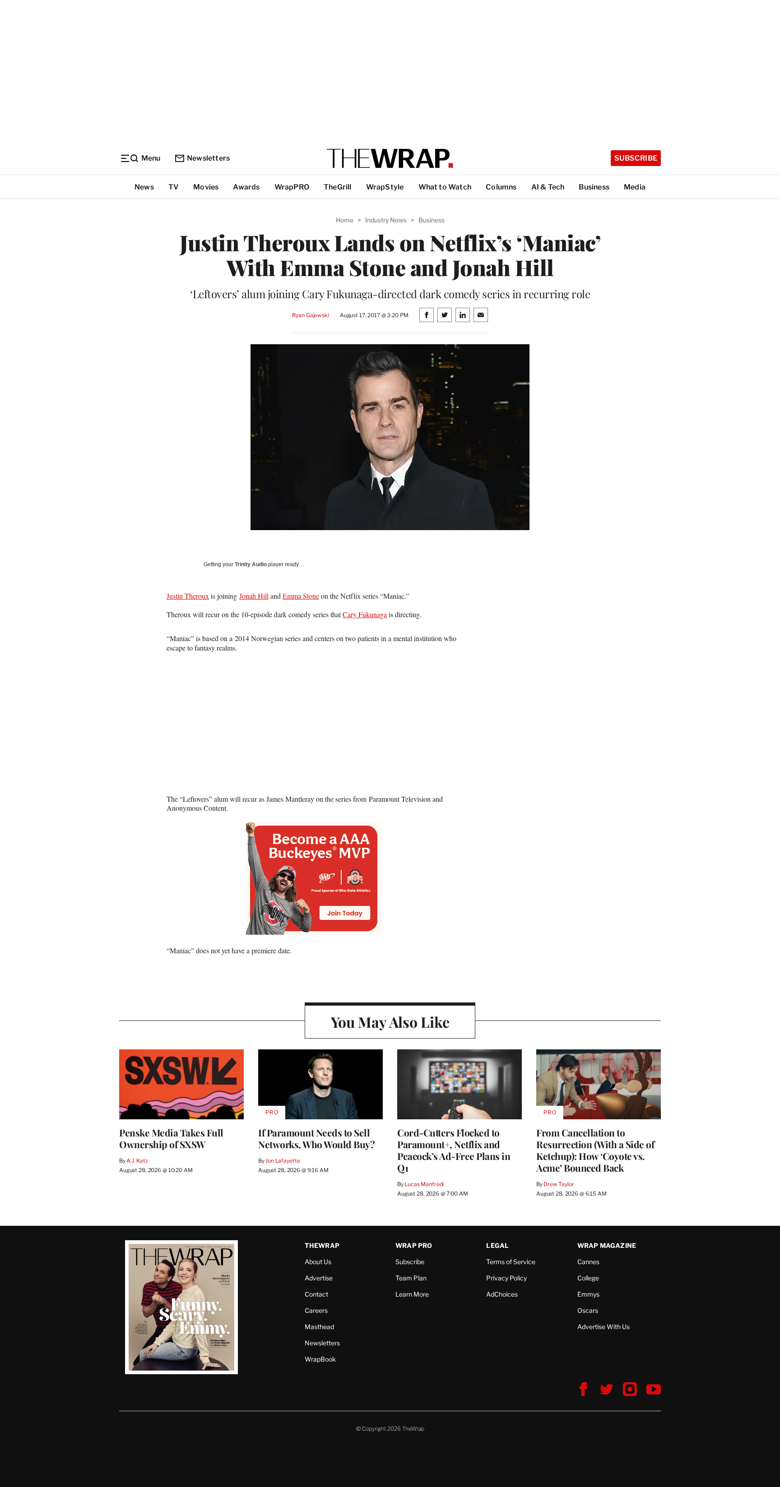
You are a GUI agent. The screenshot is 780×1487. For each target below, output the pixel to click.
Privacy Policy (506, 1278)
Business (594, 187)
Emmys (588, 1294)
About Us (318, 1261)
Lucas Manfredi (424, 1184)
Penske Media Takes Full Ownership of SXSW (171, 1138)
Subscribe (635, 158)
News (144, 187)
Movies (205, 187)
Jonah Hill (254, 595)
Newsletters (208, 158)
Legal (497, 1245)
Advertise (319, 1278)
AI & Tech (548, 187)
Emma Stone (301, 595)
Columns (501, 187)
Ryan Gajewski (310, 315)
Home (344, 220)
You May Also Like (390, 1021)
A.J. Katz (137, 1160)
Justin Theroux (188, 595)
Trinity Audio (251, 564)
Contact (316, 1294)
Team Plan (411, 1278)
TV (173, 187)
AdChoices (502, 1294)
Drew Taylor (558, 1184)
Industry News (386, 220)
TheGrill (338, 187)
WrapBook (320, 1359)
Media (634, 187)
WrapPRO (291, 187)
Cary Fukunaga (365, 614)
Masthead (319, 1326)
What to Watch (445, 187)
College (588, 1278)
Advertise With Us (603, 1326)
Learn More (412, 1294)
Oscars (587, 1310)
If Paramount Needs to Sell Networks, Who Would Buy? (316, 1138)
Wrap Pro (413, 1245)
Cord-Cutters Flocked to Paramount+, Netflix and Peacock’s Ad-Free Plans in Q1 (453, 1150)
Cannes (588, 1261)
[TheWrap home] (390, 158)
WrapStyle (385, 187)
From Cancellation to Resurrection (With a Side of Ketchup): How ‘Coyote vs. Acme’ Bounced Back (595, 1150)
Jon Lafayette (282, 1160)
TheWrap (322, 1245)
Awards (246, 187)
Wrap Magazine (606, 1245)
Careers (316, 1310)
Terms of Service (510, 1261)
